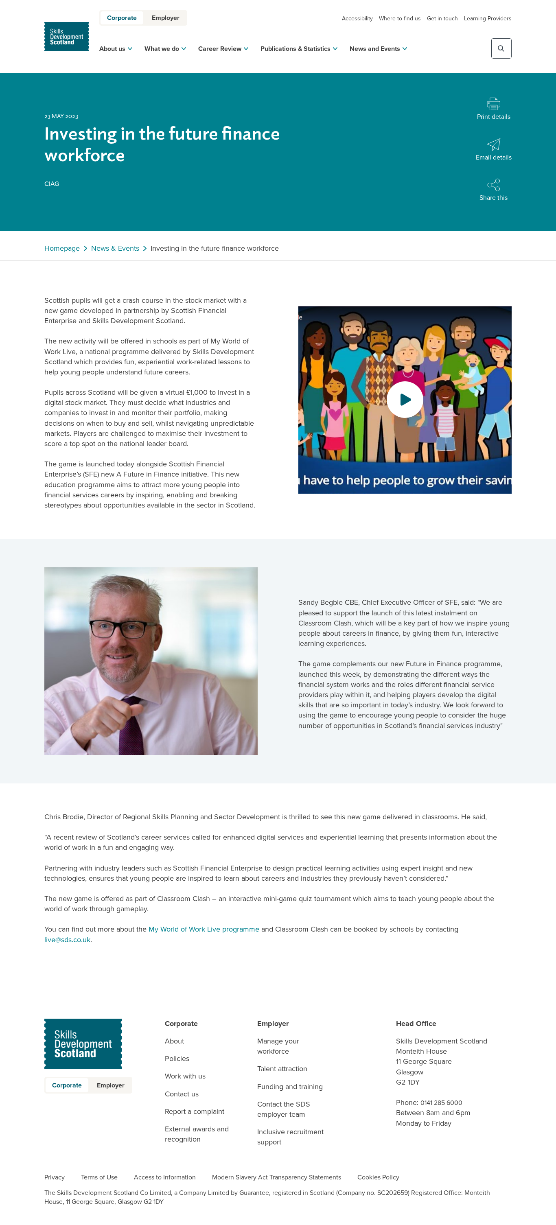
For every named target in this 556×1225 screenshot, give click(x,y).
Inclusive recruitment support (290, 1137)
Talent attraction (282, 1069)
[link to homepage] (66, 36)
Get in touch (442, 18)
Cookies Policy (378, 1177)
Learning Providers (488, 18)
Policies (177, 1059)
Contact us (182, 1094)
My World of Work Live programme (204, 929)
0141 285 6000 (441, 1102)
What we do (161, 48)
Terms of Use (99, 1177)
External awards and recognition (197, 1134)
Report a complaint (194, 1112)
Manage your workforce (278, 1046)
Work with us (185, 1076)
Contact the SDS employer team (283, 1109)
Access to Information (165, 1177)
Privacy (54, 1177)
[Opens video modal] (405, 399)
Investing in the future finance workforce (215, 248)
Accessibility (357, 18)
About (174, 1041)
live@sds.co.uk (67, 939)
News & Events (115, 248)
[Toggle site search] (501, 48)
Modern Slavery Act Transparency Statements (276, 1177)
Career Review (219, 48)
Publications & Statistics (295, 48)
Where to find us (400, 18)
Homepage (62, 248)
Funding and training (290, 1087)
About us (112, 48)
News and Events (375, 48)
